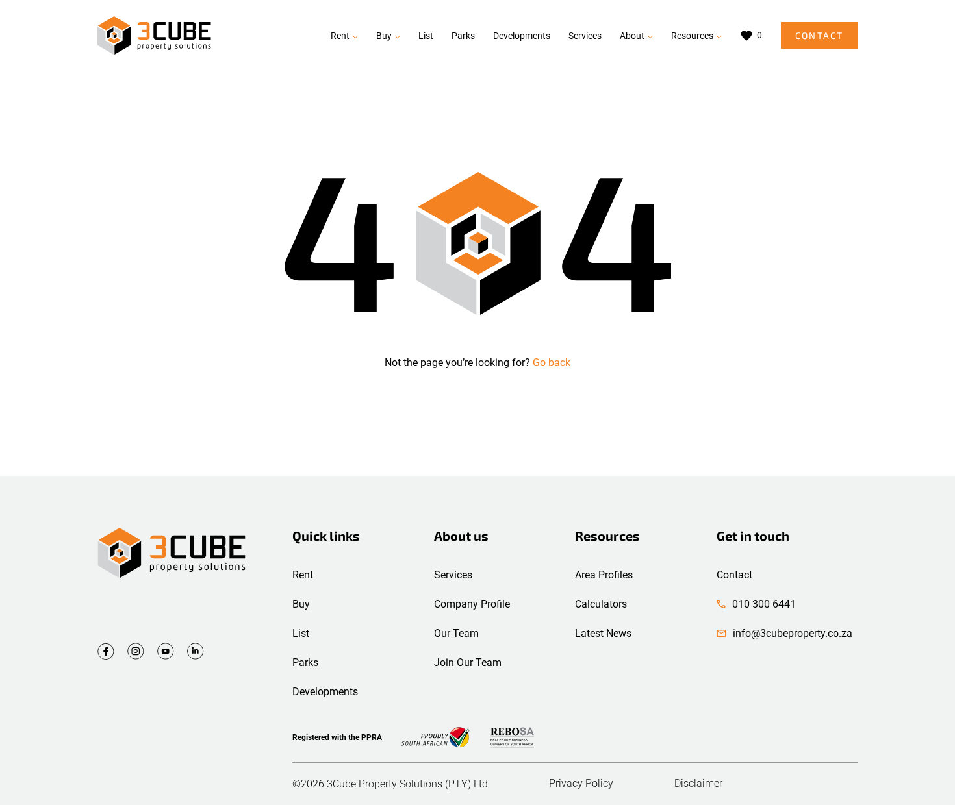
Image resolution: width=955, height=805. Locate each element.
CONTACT (819, 35)
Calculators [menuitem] (601, 604)
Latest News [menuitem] (603, 633)
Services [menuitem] (453, 575)
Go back (551, 362)
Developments (521, 36)
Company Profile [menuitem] (472, 604)
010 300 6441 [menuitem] (764, 604)
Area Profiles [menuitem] (604, 575)
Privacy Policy (581, 783)
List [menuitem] (300, 633)
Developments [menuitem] (325, 692)
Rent (340, 36)
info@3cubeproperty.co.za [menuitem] (792, 633)
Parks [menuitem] (305, 662)
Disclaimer (698, 783)
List (425, 36)
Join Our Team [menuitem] (468, 662)
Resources (692, 36)
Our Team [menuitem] (456, 633)
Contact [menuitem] (734, 575)
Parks (463, 36)
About (632, 36)
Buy (384, 36)
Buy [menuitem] (301, 604)
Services (585, 36)
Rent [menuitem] (302, 575)
